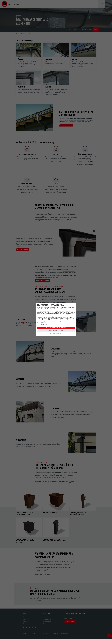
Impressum (50, 321)
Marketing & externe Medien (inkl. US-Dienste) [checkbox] (64, 324)
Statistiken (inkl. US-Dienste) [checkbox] (49, 324)
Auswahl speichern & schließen (56, 331)
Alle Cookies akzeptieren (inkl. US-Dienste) (56, 328)
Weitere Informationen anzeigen (55, 333)
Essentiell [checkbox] (40, 324)
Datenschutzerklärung (41, 321)
